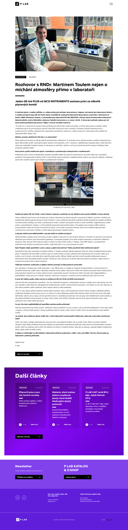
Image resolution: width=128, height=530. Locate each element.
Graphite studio (108, 519)
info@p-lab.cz (51, 501)
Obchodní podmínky (86, 499)
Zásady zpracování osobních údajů (90, 501)
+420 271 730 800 (53, 499)
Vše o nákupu (84, 498)
